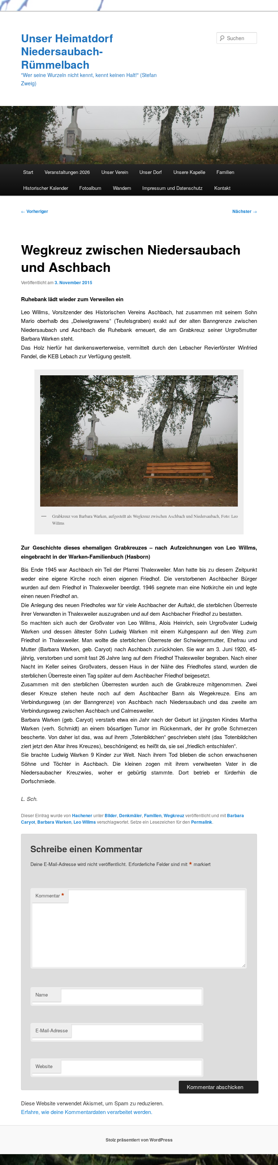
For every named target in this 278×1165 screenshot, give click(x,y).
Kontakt (222, 187)
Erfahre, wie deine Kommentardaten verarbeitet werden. (86, 1111)
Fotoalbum (90, 187)
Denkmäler (130, 815)
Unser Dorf (150, 171)
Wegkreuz (174, 815)
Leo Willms (84, 822)
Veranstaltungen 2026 (67, 171)
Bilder (111, 815)
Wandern (122, 187)
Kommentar (49, 895)
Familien (225, 171)
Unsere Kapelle (189, 171)
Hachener (82, 815)
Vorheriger (34, 211)
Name (41, 994)
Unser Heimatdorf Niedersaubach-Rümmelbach (67, 51)
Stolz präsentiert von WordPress (139, 1139)
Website (43, 1066)
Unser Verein (114, 171)
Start (28, 171)
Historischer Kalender (45, 187)
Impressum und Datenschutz (172, 187)
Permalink (201, 822)
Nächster (244, 211)
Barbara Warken (54, 822)
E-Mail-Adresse (51, 1030)
